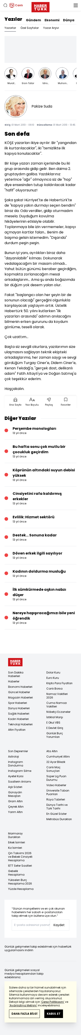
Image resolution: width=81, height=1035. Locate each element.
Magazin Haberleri (20, 697)
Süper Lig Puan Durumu (56, 778)
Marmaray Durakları (15, 835)
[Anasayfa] (15, 662)
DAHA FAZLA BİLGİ (24, 1014)
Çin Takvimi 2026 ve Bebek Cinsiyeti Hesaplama (20, 856)
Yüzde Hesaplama (21, 889)
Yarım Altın (15, 812)
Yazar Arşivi (51, 28)
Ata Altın (52, 751)
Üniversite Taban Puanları (57, 792)
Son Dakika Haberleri (15, 674)
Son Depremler (18, 751)
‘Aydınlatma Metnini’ (23, 1005)
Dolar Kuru (53, 672)
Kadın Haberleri (18, 719)
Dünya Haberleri (19, 708)
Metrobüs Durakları (59, 819)
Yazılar (13, 19)
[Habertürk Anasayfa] (41, 6)
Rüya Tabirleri (55, 799)
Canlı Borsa (54, 688)
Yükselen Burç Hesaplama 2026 (20, 881)
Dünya (68, 20)
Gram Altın (15, 801)
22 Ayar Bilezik (55, 762)
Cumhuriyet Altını (58, 756)
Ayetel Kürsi (15, 776)
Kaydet (59, 925)
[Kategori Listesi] (75, 5)
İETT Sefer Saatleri (20, 866)
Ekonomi (52, 20)
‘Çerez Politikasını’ (52, 1002)
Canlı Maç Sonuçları (53, 769)
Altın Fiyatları (16, 730)
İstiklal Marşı (54, 717)
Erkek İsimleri (16, 842)
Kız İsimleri (15, 848)
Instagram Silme (19, 771)
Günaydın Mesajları (15, 794)
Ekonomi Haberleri (20, 687)
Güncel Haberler (19, 692)
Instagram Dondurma (15, 763)
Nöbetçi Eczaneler (58, 712)
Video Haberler (56, 785)
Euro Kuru (52, 678)
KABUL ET (54, 1014)
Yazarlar (10, 28)
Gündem (33, 20)
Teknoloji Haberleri (20, 724)
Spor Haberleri (17, 703)
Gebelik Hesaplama (16, 872)
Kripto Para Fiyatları (59, 683)
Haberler (13, 681)
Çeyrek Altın (16, 807)
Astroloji (13, 756)
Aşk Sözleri (15, 787)
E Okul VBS (53, 722)
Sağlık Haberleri (18, 713)
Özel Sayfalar (29, 28)
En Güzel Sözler (56, 814)
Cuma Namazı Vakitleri (56, 704)
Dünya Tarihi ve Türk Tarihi (57, 806)
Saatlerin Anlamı (19, 781)
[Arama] (5, 5)
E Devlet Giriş (54, 728)
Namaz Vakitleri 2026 (57, 695)
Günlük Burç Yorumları (54, 735)
